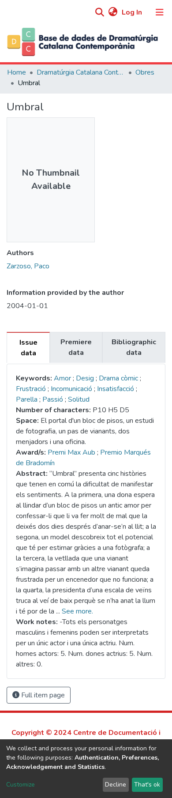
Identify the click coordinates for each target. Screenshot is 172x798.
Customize (20, 784)
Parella (27, 399)
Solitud (79, 399)
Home (16, 72)
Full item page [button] (42, 695)
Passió (53, 399)
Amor (62, 378)
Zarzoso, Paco (28, 266)
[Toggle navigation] (159, 12)
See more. (77, 611)
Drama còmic (119, 378)
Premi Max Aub (71, 452)
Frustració (32, 389)
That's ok (147, 784)
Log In (133, 12)
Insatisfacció (116, 389)
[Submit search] (99, 13)
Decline (115, 784)
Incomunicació (72, 389)
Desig (86, 378)
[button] (112, 12)
